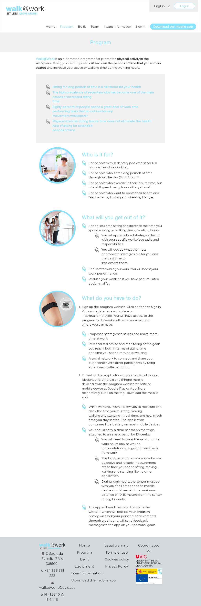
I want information (117, 26)
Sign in (140, 26)
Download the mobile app (173, 26)
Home (50, 26)
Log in (184, 6)
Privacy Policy (116, 566)
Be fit (82, 26)
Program (66, 26)
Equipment (84, 566)
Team (95, 26)
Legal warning (116, 545)
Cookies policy (117, 559)
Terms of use (116, 552)
